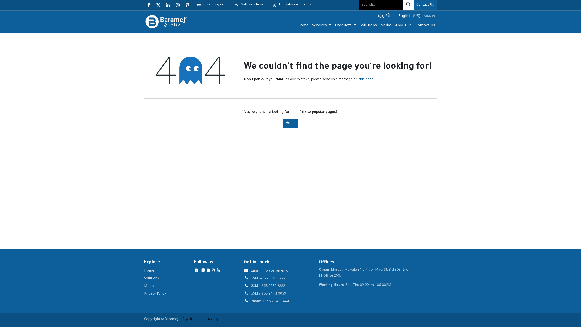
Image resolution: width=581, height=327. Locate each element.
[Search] (408, 5)
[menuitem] (383, 17)
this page (366, 80)
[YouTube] (187, 5)
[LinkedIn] (168, 5)
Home (290, 123)
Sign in (429, 16)
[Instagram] (177, 5)
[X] (158, 5)
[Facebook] (148, 5)
